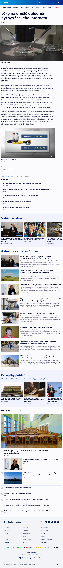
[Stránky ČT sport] (16, 547)
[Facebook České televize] (48, 522)
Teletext (6, 533)
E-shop (6, 539)
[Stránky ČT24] (6, 547)
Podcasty (43, 533)
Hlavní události (7, 7)
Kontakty (43, 542)
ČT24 (2, 22)
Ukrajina (15, 7)
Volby (21, 7)
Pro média (25, 527)
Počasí (24, 536)
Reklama (6, 530)
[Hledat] (53, 2)
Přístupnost (32, 564)
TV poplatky (26, 530)
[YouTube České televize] (52, 522)
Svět (33, 7)
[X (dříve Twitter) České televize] (55, 522)
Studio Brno (44, 530)
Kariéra (43, 536)
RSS (58, 564)
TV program (7, 527)
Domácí (27, 7)
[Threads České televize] (58, 522)
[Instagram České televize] (45, 522)
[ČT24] (5, 2)
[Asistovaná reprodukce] (31, 43)
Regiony (38, 7)
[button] (28, 143)
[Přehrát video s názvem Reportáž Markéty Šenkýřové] (28, 143)
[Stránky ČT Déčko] (38, 547)
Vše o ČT (25, 542)
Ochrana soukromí (23, 564)
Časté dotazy (7, 542)
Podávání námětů (27, 539)
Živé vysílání (44, 527)
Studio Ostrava (26, 533)
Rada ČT (6, 536)
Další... (44, 7)
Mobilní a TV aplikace (46, 539)
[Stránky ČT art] (47, 547)
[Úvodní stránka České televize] (12, 522)
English (15, 564)
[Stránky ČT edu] (56, 547)
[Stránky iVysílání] (28, 547)
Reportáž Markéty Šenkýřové (8, 159)
